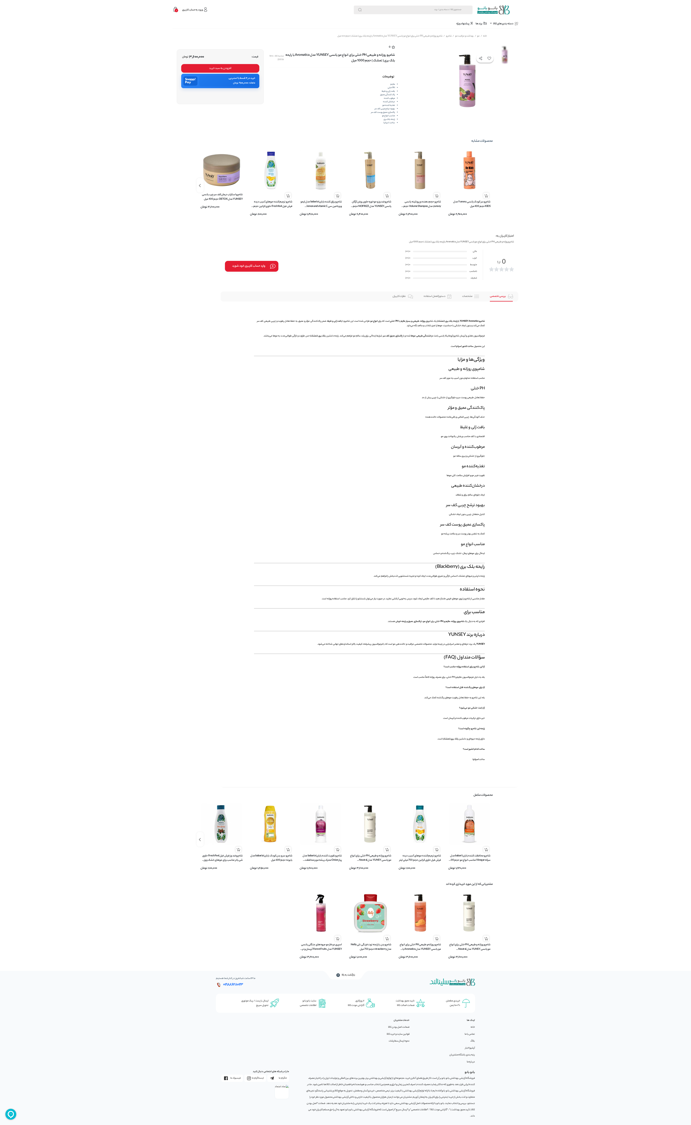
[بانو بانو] (493, 10)
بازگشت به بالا (348, 975)
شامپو (447, 36)
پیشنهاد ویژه (463, 24)
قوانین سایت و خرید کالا (398, 1034)
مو (477, 36)
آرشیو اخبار (470, 1048)
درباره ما (471, 1062)
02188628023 (233, 984)
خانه (484, 36)
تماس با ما (470, 1034)
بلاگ (472, 1041)
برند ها (479, 24)
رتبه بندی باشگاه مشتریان (462, 1055)
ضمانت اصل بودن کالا (399, 1027)
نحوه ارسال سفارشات (399, 1041)
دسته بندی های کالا (503, 24)
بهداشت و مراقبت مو (463, 36)
